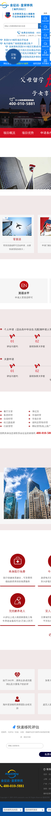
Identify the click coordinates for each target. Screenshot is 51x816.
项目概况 (9, 132)
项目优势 (28, 132)
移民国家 (37, 63)
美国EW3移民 (22, 63)
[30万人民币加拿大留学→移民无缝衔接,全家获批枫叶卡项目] (16, 10)
